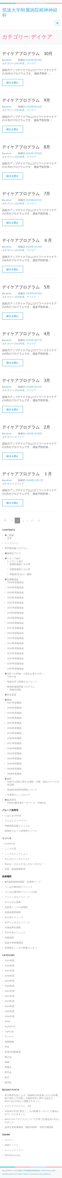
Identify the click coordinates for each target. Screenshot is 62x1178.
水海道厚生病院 (13, 927)
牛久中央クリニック (15, 932)
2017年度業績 (14, 743)
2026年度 (9, 1016)
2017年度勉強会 (15, 627)
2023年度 (9, 1001)
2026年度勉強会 (15, 582)
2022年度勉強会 (15, 602)
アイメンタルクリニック (17, 897)
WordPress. (45, 1174)
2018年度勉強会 (15, 622)
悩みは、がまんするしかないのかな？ (24, 863)
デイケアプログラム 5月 (26, 286)
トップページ (11, 543)
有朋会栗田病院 (13, 912)
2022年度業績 (14, 717)
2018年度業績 (14, 738)
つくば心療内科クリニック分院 (21, 891)
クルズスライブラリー (16, 820)
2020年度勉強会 (15, 612)
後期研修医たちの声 (20, 564)
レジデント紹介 (15, 561)
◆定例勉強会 (11, 579)
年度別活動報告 (13, 1051)
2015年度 (9, 960)
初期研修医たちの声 (20, 569)
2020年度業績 (14, 728)
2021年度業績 (14, 722)
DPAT (8, 1021)
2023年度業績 (14, 712)
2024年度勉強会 (15, 592)
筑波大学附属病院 (14, 942)
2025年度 (20, 63)
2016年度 (9, 965)
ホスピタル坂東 (13, 902)
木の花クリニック (14, 917)
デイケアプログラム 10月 (27, 53)
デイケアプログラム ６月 (27, 240)
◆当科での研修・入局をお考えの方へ (24, 673)
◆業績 (8, 699)
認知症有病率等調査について (22, 789)
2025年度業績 (14, 702)
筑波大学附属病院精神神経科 (30, 12)
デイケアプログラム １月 (27, 473)
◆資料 (8, 778)
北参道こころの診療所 (16, 907)
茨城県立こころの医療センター (21, 947)
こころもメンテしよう (16, 853)
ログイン (9, 1139)
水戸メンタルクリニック (17, 922)
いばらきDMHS (13, 815)
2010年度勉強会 (15, 663)
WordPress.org (12, 1155)
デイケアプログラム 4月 (26, 333)
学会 (7, 1046)
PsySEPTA (10, 843)
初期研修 (9, 1041)
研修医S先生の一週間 (20, 574)
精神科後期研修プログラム (21, 686)
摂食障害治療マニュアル (17, 825)
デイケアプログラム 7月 (26, 193)
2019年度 (9, 980)
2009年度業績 (14, 768)
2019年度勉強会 (15, 617)
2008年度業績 (14, 773)
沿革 (9, 538)
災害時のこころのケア (18, 794)
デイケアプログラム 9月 (26, 100)
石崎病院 (9, 937)
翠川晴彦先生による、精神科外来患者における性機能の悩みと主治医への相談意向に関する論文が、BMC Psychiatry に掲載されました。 (31, 1098)
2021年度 (9, 990)
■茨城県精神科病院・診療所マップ (23, 881)
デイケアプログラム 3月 (26, 380)
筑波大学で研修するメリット (22, 681)
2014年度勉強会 (15, 648)
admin (8, 59)
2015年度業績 (14, 753)
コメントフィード (14, 1150)
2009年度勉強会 (15, 668)
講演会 (8, 1082)
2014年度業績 (14, 758)
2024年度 (20, 390)
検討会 (8, 1056)
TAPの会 (11, 676)
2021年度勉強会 (15, 607)
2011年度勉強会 (15, 658)
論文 (7, 1077)
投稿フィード (11, 1144)
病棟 (7, 1062)
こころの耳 (10, 848)
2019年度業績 (14, 733)
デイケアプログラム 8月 (26, 146)
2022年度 (9, 996)
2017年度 (9, 970)
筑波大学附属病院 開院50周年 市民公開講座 (30, 1127)
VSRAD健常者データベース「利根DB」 (27, 802)
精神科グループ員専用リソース (21, 830)
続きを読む (12, 82)
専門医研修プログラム (16, 548)
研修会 (8, 1067)
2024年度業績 (14, 707)
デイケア (31, 63)
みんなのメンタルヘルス (17, 858)
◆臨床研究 (10, 799)
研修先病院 (15, 689)
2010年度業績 (14, 763)
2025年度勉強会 (15, 587)
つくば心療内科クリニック (18, 886)
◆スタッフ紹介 (13, 558)
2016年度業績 (14, 748)
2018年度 (9, 975)
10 (31, 521)
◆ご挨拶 (9, 535)
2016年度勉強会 (15, 633)
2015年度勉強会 (15, 638)
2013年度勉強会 (15, 643)
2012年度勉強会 (15, 653)
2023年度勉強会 (15, 597)
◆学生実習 (10, 694)
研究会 (8, 1072)
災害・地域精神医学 (15, 869)
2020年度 (9, 985)
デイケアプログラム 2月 (26, 426)
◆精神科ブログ (13, 553)
